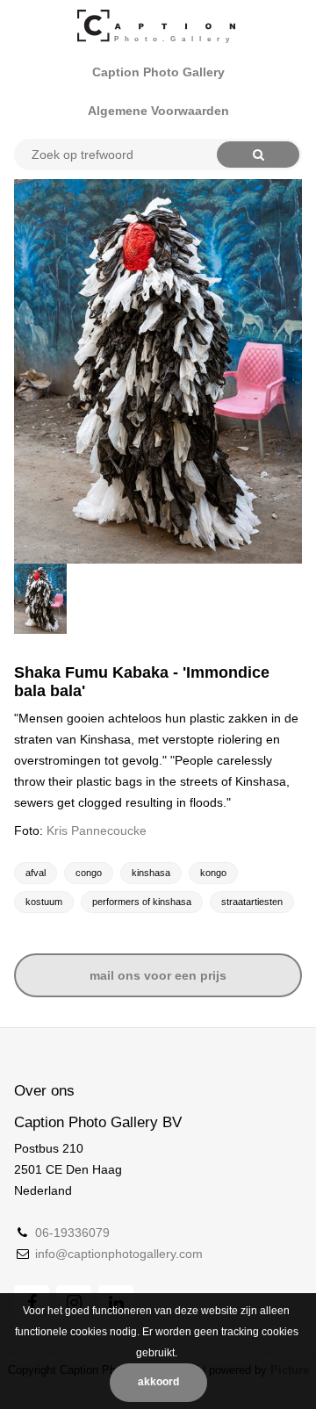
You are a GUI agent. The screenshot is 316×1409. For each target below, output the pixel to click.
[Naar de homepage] (158, 26)
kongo (213, 872)
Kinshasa (151, 872)
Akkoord (158, 1382)
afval (35, 872)
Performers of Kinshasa (141, 901)
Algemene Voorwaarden (158, 111)
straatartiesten (252, 901)
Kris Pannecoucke (97, 830)
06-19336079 (72, 1233)
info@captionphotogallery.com (119, 1254)
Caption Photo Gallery (158, 72)
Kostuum (43, 901)
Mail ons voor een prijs (158, 975)
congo (88, 872)
